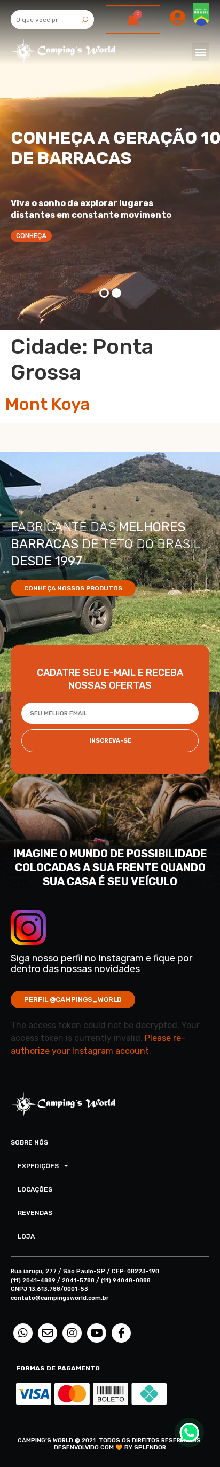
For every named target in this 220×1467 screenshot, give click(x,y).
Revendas (35, 1213)
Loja (26, 1236)
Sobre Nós (29, 1142)
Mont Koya (47, 404)
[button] (200, 52)
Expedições (38, 1166)
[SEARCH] (84, 19)
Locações (35, 1189)
